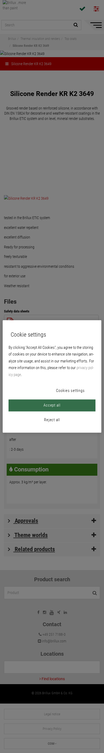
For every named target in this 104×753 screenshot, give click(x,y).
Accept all (52, 405)
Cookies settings (70, 390)
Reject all (52, 420)
